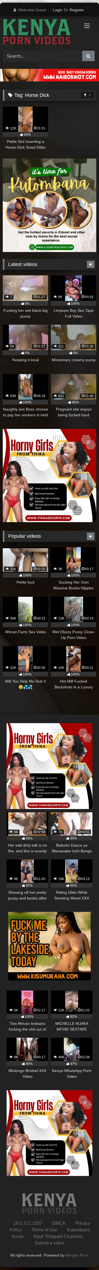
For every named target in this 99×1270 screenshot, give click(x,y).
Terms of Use (44, 1229)
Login (57, 10)
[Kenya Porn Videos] (40, 32)
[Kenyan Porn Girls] (49, 80)
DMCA (58, 1223)
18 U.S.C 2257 (27, 1223)
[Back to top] (82, 1253)
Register (77, 10)
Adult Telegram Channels (58, 1236)
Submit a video (49, 1243)
